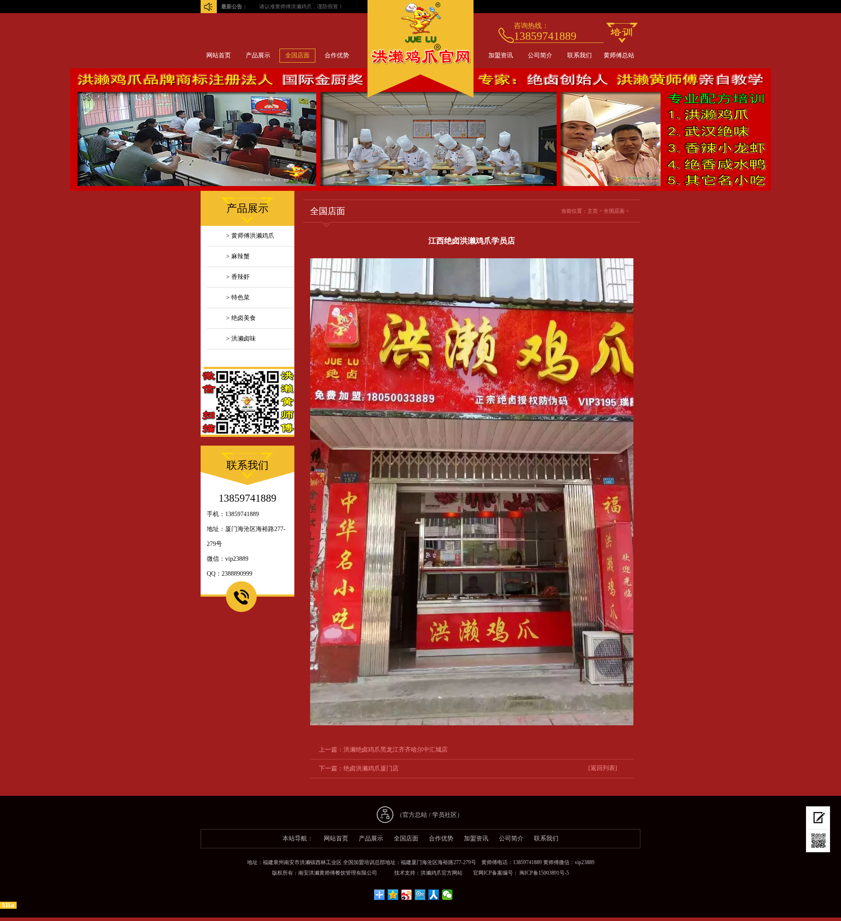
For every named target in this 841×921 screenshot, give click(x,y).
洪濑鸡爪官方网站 (441, 873)
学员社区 (444, 815)
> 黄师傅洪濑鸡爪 (250, 235)
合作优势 (337, 55)
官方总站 (415, 815)
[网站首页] (420, 95)
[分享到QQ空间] (393, 894)
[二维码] (818, 841)
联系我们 (579, 55)
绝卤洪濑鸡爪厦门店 (371, 768)
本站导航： (298, 838)
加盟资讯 (500, 55)
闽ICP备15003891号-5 (543, 873)
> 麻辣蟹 (238, 256)
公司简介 (540, 55)
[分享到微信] (447, 894)
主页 (592, 211)
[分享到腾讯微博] (420, 894)
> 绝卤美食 (241, 318)
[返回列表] (602, 768)
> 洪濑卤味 (241, 338)
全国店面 (297, 55)
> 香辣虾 (238, 277)
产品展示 (258, 55)
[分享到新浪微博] (406, 894)
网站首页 (218, 55)
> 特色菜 (238, 297)
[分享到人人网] (433, 894)
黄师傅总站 (619, 55)
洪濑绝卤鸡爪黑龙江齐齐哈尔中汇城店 (395, 749)
